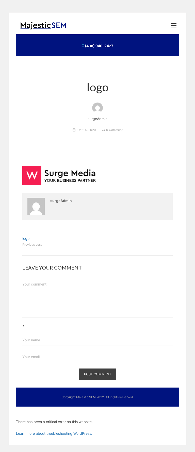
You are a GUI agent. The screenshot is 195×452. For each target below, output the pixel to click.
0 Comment (114, 130)
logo (25, 238)
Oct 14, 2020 (86, 130)
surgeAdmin (61, 200)
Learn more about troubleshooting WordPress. (54, 433)
